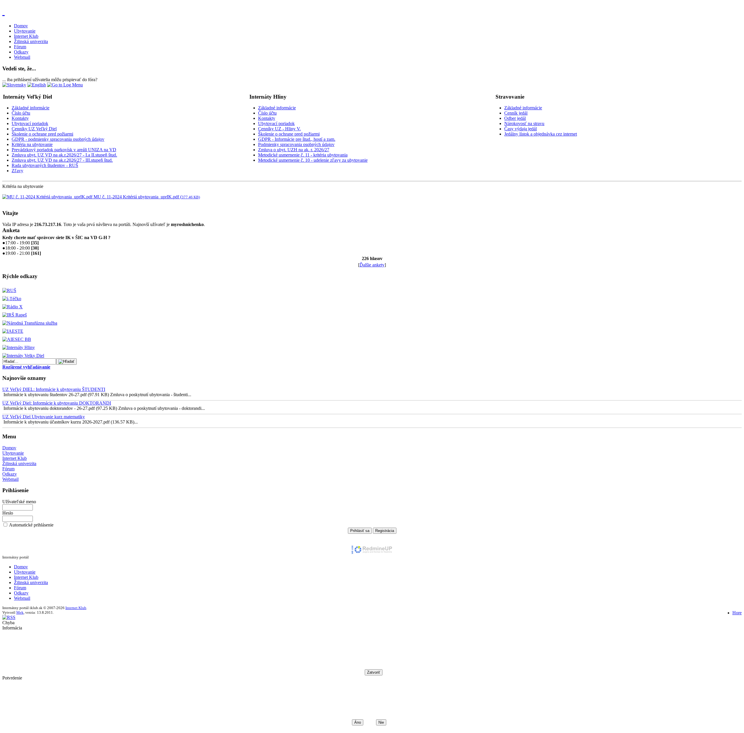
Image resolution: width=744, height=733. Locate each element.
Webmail (22, 57)
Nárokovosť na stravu (524, 123)
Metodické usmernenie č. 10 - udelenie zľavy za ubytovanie (313, 160)
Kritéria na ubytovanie (32, 144)
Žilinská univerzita (31, 41)
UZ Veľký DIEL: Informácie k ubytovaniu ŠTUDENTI (53, 389)
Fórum (20, 46)
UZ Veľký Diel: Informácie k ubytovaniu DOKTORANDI (56, 403)
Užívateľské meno (19, 501)
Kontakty (20, 118)
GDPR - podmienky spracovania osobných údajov (58, 139)
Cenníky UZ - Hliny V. (279, 128)
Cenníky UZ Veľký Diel (34, 128)
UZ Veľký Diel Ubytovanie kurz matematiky (43, 416)
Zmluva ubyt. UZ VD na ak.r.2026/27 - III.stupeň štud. (62, 160)
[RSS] (8, 617)
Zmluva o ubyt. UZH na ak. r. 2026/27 (293, 149)
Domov (21, 25)
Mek (20, 612)
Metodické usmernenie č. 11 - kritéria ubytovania (303, 154)
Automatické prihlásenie (31, 524)
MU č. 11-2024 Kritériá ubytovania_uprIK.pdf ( (146, 196)
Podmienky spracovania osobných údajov (296, 144)
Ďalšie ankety (372, 264)
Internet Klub (26, 36)
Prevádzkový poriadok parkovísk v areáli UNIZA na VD (64, 149)
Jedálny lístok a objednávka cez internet (540, 133)
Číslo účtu (21, 113)
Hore (737, 612)
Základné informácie (30, 107)
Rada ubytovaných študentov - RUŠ (45, 165)
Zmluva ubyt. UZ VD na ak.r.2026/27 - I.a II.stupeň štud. (64, 154)
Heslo (7, 512)
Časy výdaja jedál (520, 128)
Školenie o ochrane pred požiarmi (42, 133)
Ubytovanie (24, 31)
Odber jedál (515, 118)
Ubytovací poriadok (30, 123)
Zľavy (17, 170)
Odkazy (21, 51)
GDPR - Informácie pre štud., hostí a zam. (296, 139)
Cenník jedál (515, 113)
